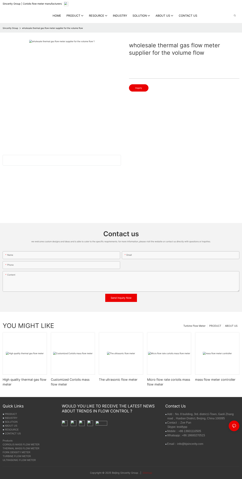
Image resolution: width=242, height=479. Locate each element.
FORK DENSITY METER (16, 452)
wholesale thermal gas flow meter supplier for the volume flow (52, 28)
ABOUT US (231, 325)
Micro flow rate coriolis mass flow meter (168, 382)
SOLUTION (11, 421)
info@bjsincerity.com (190, 443)
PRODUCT (215, 325)
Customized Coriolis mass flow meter (70, 382)
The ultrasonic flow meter (118, 379)
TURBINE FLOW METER (17, 456)
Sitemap (147, 472)
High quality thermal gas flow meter (24, 382)
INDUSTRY (11, 417)
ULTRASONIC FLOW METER (19, 460)
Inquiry (138, 88)
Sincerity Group (10, 28)
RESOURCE (12, 429)
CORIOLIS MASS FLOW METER (21, 444)
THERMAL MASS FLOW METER (21, 448)
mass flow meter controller (215, 379)
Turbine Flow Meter (194, 325)
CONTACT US (13, 433)
